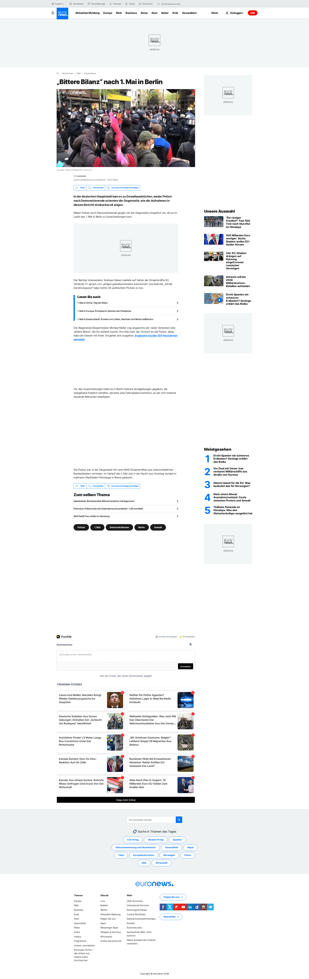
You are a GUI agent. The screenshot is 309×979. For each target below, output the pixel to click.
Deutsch (58, 4)
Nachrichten (67, 73)
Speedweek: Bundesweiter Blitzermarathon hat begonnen (104, 501)
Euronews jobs (134, 927)
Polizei (81, 527)
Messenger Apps (109, 927)
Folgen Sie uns (108, 918)
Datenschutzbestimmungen (141, 918)
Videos (77, 936)
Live (252, 12)
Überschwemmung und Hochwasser (136, 847)
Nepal (190, 847)
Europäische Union (143, 855)
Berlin (141, 527)
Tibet (121, 855)
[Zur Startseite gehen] (62, 13)
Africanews (106, 936)
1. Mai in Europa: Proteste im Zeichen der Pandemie (104, 311)
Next (154, 12)
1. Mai (97, 527)
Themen (78, 895)
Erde (175, 12)
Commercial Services (138, 905)
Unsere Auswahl (219, 211)
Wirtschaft (161, 863)
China (187, 855)
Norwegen (169, 855)
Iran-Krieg (133, 839)
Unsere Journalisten (84, 945)
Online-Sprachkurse (110, 941)
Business (131, 12)
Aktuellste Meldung (87, 12)
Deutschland (90, 73)
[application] (126, 128)
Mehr (129, 895)
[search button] (158, 3)
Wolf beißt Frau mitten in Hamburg (92, 516)
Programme (80, 941)
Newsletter (170, 916)
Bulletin (104, 905)
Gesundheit (189, 12)
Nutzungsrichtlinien (137, 909)
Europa (107, 12)
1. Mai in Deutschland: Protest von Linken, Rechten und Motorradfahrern (115, 319)
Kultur (165, 12)
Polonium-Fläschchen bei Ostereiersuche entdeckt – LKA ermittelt (108, 508)
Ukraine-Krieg (156, 839)
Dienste (104, 895)
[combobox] (175, 3)
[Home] (58, 73)
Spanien (177, 839)
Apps (103, 923)
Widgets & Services (110, 932)
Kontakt (131, 923)
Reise (144, 12)
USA (144, 863)
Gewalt (158, 527)
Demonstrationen (119, 527)
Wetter (103, 909)
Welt (119, 12)
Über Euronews (135, 901)
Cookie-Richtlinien (136, 914)
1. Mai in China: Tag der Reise (92, 302)
